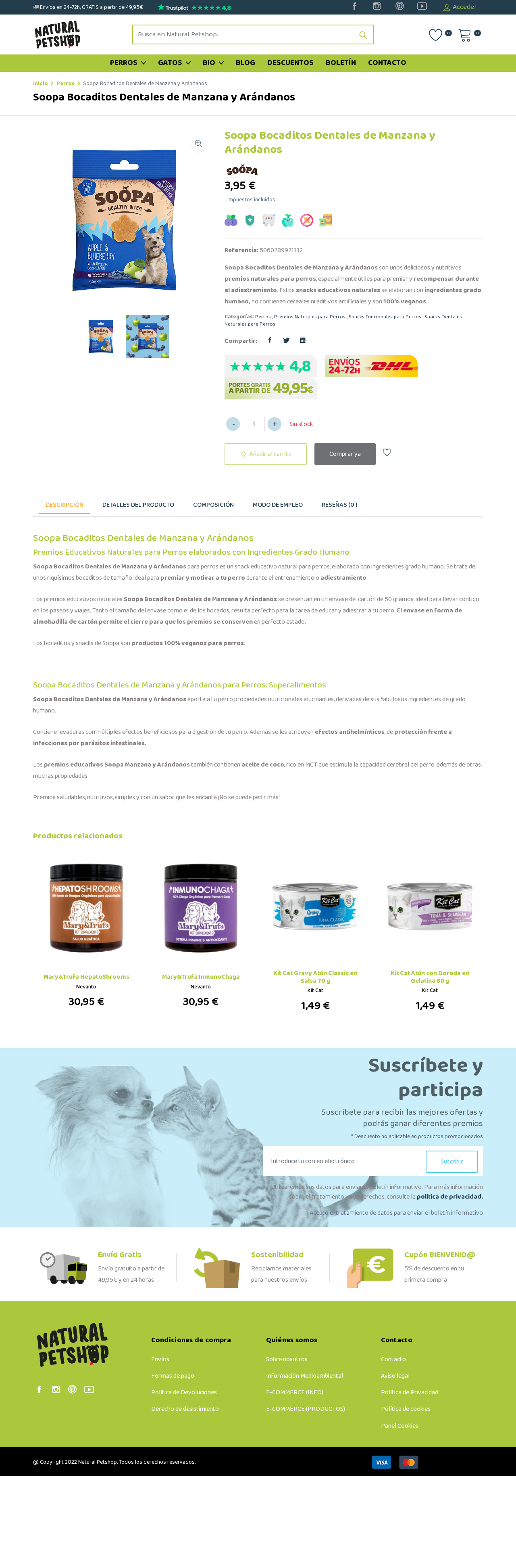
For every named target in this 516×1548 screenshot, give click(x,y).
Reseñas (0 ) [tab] (339, 504)
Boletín (341, 62)
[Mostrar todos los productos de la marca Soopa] (244, 170)
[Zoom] (199, 145)
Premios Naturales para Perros (309, 317)
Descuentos (290, 62)
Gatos (171, 62)
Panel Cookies (399, 1426)
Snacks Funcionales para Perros (385, 317)
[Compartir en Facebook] (269, 341)
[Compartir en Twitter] (286, 341)
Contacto (387, 62)
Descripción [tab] (64, 504)
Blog (245, 62)
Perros (124, 62)
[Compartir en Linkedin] (302, 341)
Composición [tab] (213, 504)
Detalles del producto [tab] (138, 504)
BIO (210, 62)
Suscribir (452, 1161)
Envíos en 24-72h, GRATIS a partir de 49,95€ (91, 7)
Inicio (40, 83)
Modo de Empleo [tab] (278, 504)
